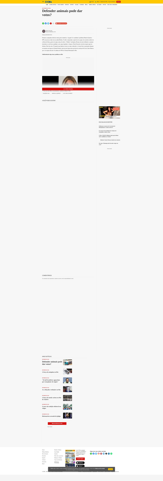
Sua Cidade (99, 4)
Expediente (95, 471)
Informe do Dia (46, 8)
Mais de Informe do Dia (57, 423)
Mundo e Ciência (92, 4)
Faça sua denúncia (111, 1)
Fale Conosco (101, 471)
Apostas (104, 4)
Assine (118, 1)
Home (47, 4)
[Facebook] (93, 454)
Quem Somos (107, 471)
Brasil (86, 4)
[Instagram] (99, 454)
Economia (82, 4)
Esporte (72, 4)
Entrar (92, 1)
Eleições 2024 (46, 93)
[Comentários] (53, 23)
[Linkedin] (109, 454)
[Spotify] (111, 454)
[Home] (48, 2)
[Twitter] (96, 454)
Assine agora (80, 458)
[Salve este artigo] (51, 23)
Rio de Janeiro (61, 4)
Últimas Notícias (52, 4)
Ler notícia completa (68, 88)
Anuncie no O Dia (103, 1)
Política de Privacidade (56, 462)
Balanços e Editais (58, 457)
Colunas (76, 4)
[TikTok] (106, 454)
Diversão (67, 4)
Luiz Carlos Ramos (67, 93)
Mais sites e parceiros (58, 455)
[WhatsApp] (91, 454)
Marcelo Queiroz (56, 93)
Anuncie (79, 471)
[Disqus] (68, 296)
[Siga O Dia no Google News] (61, 23)
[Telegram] (104, 454)
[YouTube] (101, 454)
